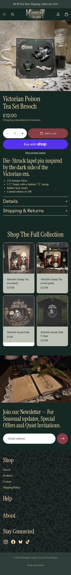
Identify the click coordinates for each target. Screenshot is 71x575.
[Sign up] (62, 438)
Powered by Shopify (48, 557)
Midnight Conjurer (29, 557)
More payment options (35, 153)
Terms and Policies (35, 565)
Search (6, 469)
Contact (7, 481)
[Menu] (4, 14)
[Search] (12, 14)
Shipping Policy (11, 487)
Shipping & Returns (23, 210)
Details (10, 201)
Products (7, 475)
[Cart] (66, 14)
